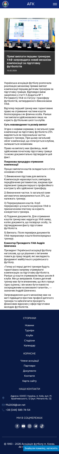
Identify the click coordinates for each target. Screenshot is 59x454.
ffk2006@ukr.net (15, 405)
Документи (29, 370)
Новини (29, 325)
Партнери (29, 365)
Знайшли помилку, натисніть (41, 448)
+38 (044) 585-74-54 (18, 409)
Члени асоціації (29, 360)
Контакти (29, 375)
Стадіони (29, 340)
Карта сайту (29, 381)
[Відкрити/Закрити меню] (55, 4)
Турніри (29, 330)
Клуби (29, 335)
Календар (29, 345)
